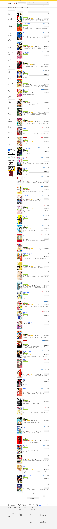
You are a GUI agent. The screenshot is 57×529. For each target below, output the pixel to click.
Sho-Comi (9, 139)
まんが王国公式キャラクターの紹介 (44, 516)
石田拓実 (9, 95)
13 (42, 495)
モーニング (9, 138)
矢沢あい (9, 119)
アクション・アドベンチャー (11, 83)
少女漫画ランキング (32, 513)
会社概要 (41, 523)
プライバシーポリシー (42, 521)
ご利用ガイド (9, 39)
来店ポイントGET (10, 26)
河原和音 (9, 101)
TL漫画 (9, 71)
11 (38, 495)
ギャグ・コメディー (10, 77)
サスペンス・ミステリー (11, 79)
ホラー (9, 84)
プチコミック (9, 125)
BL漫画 (9, 72)
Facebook (31, 522)
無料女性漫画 (9, 58)
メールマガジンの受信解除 (11, 513)
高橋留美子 (9, 113)
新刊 (8, 13)
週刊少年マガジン (10, 131)
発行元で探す (9, 51)
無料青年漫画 (9, 60)
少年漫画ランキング (32, 515)
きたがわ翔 (9, 102)
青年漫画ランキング (32, 514)
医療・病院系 (9, 88)
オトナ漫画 (9, 73)
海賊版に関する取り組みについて (11, 166)
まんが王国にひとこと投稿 (43, 515)
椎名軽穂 (9, 107)
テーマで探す (9, 46)
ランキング (9, 12)
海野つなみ (9, 96)
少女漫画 (9, 67)
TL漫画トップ (9, 20)
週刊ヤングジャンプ (10, 132)
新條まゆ (9, 108)
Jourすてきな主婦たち (10, 137)
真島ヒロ (9, 118)
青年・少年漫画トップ (10, 19)
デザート (9, 143)
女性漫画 (9, 66)
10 (36, 495)
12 (40, 495)
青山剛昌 (9, 91)
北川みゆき (9, 103)
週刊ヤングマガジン (10, 126)
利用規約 (41, 520)
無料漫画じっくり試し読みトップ (18, 507)
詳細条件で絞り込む (33, 498)
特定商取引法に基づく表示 (43, 522)
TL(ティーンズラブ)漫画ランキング (34, 516)
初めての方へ (9, 40)
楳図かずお (9, 97)
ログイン (9, 32)
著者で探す (9, 47)
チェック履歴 (9, 33)
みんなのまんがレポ (10, 52)
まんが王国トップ (10, 507)
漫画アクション (10, 144)
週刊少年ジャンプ (10, 127)
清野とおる (9, 109)
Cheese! (9, 133)
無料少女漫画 (9, 59)
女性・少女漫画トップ (10, 18)
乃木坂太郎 (9, 114)
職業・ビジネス (10, 78)
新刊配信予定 (9, 14)
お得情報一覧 (9, 27)
